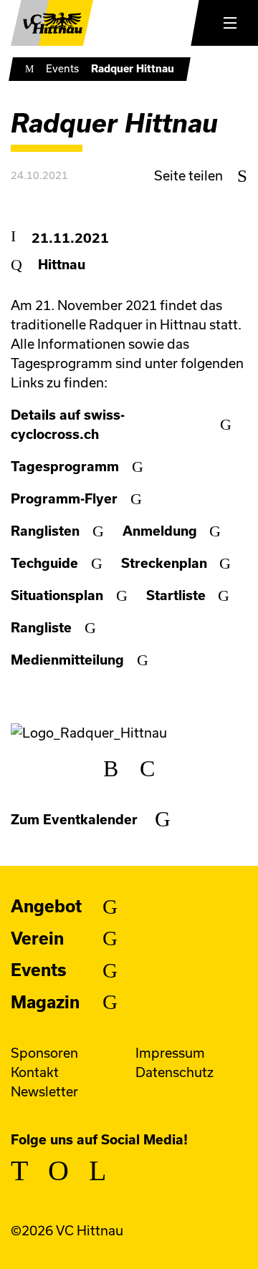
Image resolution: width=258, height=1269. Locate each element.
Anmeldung (160, 531)
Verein (37, 938)
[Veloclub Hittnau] (52, 23)
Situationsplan (57, 595)
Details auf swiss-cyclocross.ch (68, 424)
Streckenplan (164, 563)
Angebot (46, 906)
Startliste (176, 595)
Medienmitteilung (67, 659)
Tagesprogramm (65, 466)
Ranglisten (45, 531)
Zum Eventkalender (74, 819)
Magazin (45, 1002)
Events (62, 68)
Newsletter (44, 1091)
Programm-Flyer (64, 498)
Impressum (170, 1053)
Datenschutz (174, 1072)
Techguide (44, 563)
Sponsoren (44, 1053)
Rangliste (41, 627)
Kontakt (35, 1072)
